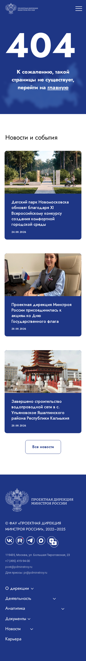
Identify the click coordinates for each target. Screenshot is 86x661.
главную (58, 87)
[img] (20, 540)
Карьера (13, 639)
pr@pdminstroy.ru (35, 572)
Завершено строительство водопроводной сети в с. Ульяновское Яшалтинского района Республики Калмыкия (40, 409)
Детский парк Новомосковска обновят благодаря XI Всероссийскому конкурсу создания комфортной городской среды (40, 213)
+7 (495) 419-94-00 (17, 561)
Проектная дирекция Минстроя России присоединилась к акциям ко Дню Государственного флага (41, 313)
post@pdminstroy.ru (18, 567)
